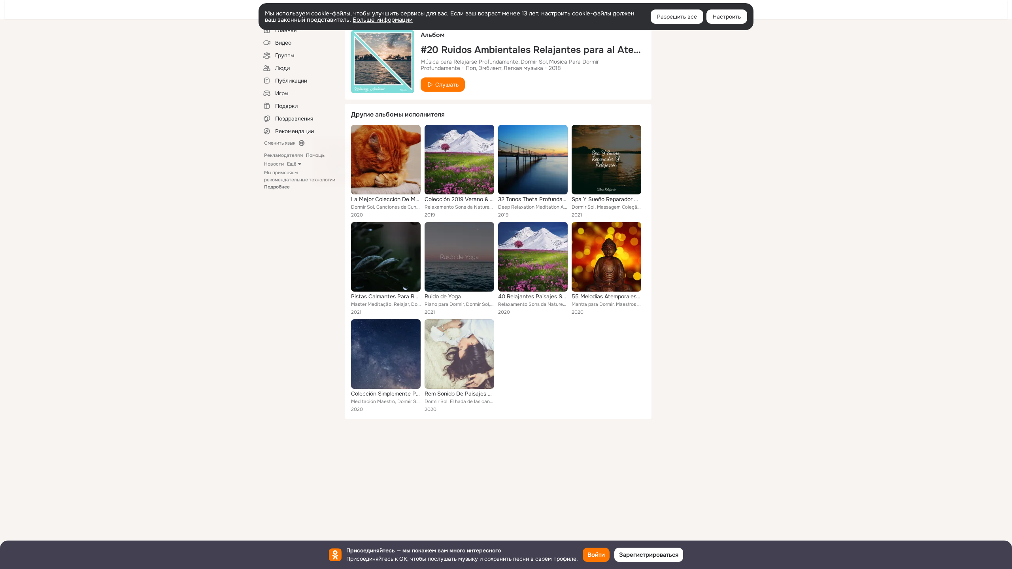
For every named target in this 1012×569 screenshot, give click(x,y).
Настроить (727, 16)
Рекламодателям (283, 155)
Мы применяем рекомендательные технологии (299, 180)
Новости (274, 164)
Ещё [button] (291, 164)
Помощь (315, 155)
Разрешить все (677, 16)
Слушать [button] (447, 84)
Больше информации (383, 20)
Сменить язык (279, 143)
